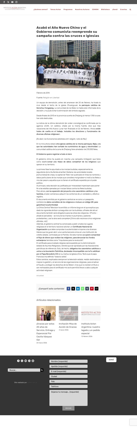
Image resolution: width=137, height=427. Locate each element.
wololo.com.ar (32, 382)
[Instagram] (29, 361)
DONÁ (111, 360)
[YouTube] (25, 361)
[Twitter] (22, 361)
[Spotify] (33, 361)
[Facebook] (18, 361)
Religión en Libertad (51, 98)
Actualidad (40, 276)
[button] (130, 9)
